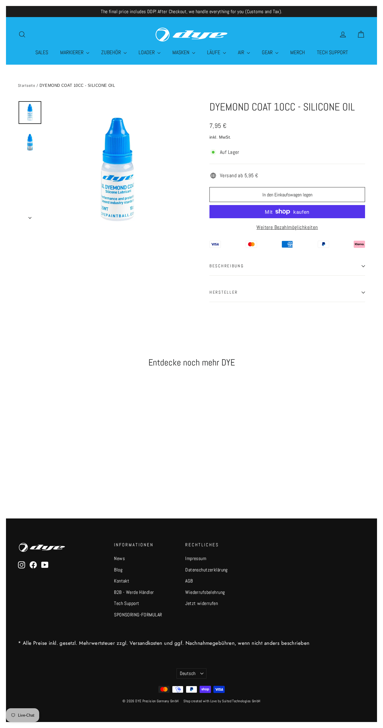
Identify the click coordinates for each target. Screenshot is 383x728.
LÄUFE (214, 52)
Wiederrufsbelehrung (205, 592)
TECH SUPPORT (332, 52)
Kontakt (121, 581)
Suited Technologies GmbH (241, 701)
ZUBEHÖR (111, 52)
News (119, 559)
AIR (241, 52)
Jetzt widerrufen (201, 603)
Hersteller (223, 292)
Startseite (26, 85)
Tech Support (126, 603)
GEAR (268, 52)
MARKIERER (72, 52)
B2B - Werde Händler (134, 592)
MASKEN (181, 52)
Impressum (195, 559)
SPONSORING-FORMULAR (138, 615)
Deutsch (188, 674)
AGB (189, 581)
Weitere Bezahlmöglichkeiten (287, 227)
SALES (41, 52)
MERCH (297, 52)
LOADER (147, 52)
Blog (118, 570)
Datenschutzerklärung (206, 570)
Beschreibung (226, 266)
